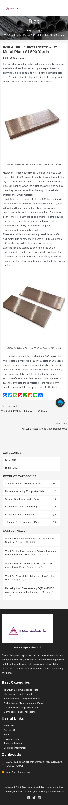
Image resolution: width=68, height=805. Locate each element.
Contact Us (10, 730)
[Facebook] (28, 797)
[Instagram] (39, 797)
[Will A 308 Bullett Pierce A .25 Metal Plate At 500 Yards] (34, 123)
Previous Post (24, 408)
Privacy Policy (11, 739)
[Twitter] (34, 797)
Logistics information (15, 747)
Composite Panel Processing (21, 506)
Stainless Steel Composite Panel (23, 483)
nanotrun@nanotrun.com (20, 772)
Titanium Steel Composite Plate (22, 522)
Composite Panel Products (20, 514)
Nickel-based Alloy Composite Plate (24, 491)
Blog (8, 468)
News (8, 460)
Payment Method (13, 743)
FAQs (7, 734)
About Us (9, 725)
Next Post (44, 426)
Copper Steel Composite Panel (22, 499)
